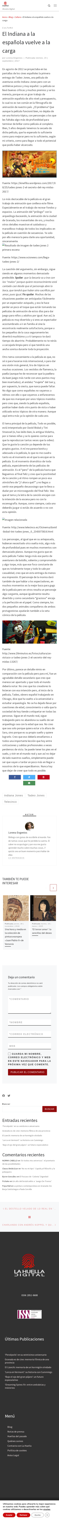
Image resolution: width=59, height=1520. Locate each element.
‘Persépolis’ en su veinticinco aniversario (20, 1126)
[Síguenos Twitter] (9, 1096)
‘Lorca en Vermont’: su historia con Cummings (22, 1140)
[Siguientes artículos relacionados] (53, 887)
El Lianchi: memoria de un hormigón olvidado (22, 1135)
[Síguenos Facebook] (3, 1096)
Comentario (19, 999)
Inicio (4, 17)
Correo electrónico (26, 1034)
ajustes (46, 1509)
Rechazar (23, 1515)
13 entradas (16, 858)
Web (12, 1046)
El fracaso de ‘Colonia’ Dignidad (34, 1176)
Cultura (18, 17)
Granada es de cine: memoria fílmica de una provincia (26, 1130)
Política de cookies (17, 1450)
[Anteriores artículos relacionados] (46, 887)
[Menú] (55, 5)
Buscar (6, 1104)
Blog (11, 17)
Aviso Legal (13, 1455)
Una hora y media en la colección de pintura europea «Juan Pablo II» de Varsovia (15, 936)
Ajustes (37, 1515)
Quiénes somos (15, 1441)
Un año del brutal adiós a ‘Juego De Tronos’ (32, 1181)
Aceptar (9, 1515)
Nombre (16, 1022)
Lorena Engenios (14, 58)
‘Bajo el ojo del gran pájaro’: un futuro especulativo (25, 1144)
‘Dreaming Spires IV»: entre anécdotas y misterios (25, 1386)
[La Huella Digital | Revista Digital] (5, 4)
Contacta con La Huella (19, 1445)
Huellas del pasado (17, 1436)
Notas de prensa (15, 1431)
